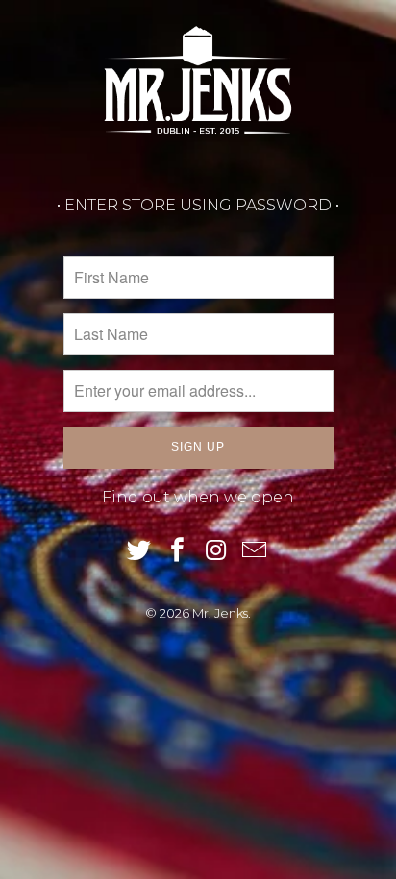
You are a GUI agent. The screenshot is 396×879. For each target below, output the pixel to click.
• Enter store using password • (198, 205)
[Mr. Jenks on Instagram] (216, 551)
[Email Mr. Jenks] (254, 551)
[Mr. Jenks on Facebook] (177, 551)
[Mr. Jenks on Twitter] (140, 551)
